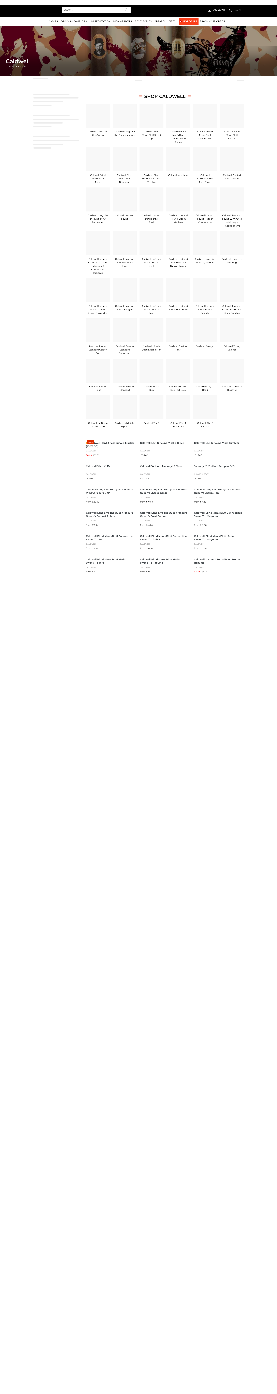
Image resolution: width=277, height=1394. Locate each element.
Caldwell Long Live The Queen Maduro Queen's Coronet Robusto (109, 514)
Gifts (172, 21)
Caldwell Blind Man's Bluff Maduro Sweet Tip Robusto (161, 561)
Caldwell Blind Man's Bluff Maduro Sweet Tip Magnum (215, 538)
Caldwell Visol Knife (98, 466)
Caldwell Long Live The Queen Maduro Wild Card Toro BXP (109, 491)
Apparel (160, 21)
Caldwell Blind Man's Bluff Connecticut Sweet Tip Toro (110, 538)
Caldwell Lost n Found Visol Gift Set (162, 443)
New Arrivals (122, 21)
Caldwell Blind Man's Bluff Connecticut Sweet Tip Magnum (218, 514)
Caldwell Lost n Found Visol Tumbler (216, 443)
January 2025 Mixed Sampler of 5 (214, 466)
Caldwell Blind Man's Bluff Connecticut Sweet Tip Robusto (164, 538)
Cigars (53, 21)
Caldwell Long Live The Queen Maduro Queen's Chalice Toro (217, 491)
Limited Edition (100, 21)
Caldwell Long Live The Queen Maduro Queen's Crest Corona (163, 514)
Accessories (143, 21)
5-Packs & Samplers (74, 21)
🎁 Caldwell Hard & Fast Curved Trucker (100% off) (110, 445)
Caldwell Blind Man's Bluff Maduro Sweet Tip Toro (107, 561)
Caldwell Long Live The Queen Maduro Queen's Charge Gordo (163, 491)
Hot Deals (190, 21)
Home (12, 66)
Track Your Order (212, 21)
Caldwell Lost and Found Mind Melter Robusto (217, 561)
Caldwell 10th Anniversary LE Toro (160, 466)
